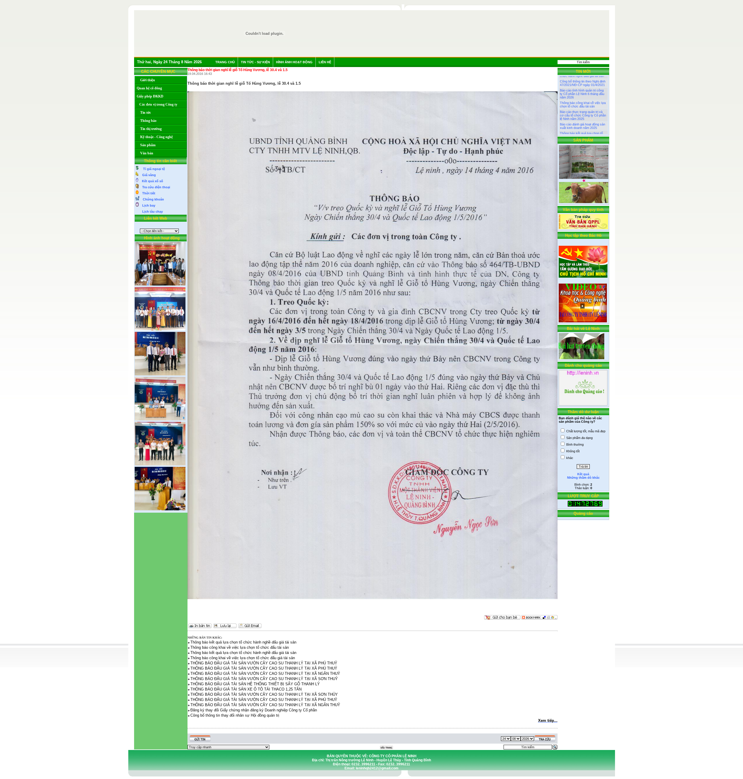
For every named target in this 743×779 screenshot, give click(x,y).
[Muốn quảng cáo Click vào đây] (583, 404)
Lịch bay (147, 205)
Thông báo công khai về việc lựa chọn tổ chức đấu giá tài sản (583, 128)
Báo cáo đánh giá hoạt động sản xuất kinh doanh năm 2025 (582, 110)
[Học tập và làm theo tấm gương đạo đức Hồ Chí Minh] (583, 276)
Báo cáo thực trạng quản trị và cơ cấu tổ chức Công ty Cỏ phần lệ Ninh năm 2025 (583, 99)
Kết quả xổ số (150, 181)
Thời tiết (147, 193)
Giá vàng (147, 175)
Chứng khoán (151, 199)
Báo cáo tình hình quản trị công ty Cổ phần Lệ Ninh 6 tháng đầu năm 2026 (582, 78)
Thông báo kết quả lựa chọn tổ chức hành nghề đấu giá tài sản (582, 119)
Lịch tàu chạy (151, 211)
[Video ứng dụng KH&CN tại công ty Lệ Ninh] (583, 321)
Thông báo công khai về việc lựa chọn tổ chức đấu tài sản (583, 88)
